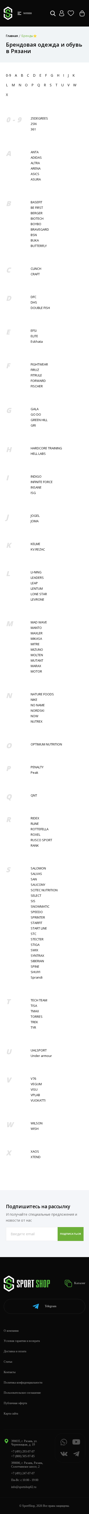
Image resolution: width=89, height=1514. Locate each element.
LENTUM (37, 589)
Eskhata (37, 342)
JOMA (35, 521)
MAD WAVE (39, 622)
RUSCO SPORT (41, 840)
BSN (34, 235)
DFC (33, 297)
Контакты (10, 1372)
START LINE (39, 928)
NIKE (34, 700)
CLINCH (36, 269)
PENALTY (37, 767)
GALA (35, 409)
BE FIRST (37, 208)
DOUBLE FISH (40, 308)
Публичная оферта (15, 1403)
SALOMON (38, 868)
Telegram (50, 1306)
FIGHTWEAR (39, 364)
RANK (35, 845)
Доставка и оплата (15, 1351)
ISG (33, 493)
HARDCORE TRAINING (46, 448)
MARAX (36, 666)
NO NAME (38, 705)
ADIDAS (36, 157)
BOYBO (36, 224)
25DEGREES (39, 118)
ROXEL (35, 835)
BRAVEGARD (40, 229)
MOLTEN (37, 655)
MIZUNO (37, 650)
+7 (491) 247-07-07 (23, 1473)
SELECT (36, 896)
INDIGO (36, 476)
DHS (34, 302)
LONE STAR (39, 594)
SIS (33, 901)
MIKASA (36, 639)
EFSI (34, 331)
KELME (35, 544)
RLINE (35, 824)
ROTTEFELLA (39, 829)
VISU (34, 1089)
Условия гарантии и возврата (22, 1341)
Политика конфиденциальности (23, 1382)
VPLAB (35, 1095)
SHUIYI (35, 972)
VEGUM (36, 1084)
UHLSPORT (39, 1050)
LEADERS (37, 578)
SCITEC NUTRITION (44, 890)
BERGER (37, 213)
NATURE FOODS (42, 694)
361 (33, 129)
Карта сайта (11, 1413)
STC (33, 934)
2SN (34, 124)
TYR (33, 1027)
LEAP (34, 583)
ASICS (35, 174)
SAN (34, 879)
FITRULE (36, 375)
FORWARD (38, 381)
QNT (34, 795)
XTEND (36, 1157)
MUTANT (37, 660)
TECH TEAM (39, 1000)
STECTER (37, 939)
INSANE (36, 487)
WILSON (37, 1123)
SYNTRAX (37, 956)
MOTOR (36, 671)
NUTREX (37, 721)
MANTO (36, 628)
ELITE (34, 336)
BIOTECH (37, 218)
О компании (11, 1330)
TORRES (37, 1017)
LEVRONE (37, 599)
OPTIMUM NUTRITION (46, 744)
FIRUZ (35, 370)
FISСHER (37, 386)
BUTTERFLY (39, 246)
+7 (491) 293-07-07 (23, 1451)
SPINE (35, 966)
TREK (34, 1022)
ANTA (35, 152)
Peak (34, 773)
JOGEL (35, 516)
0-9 (8, 75)
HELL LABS (38, 454)
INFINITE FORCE (42, 482)
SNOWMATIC (40, 906)
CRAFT (35, 274)
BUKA (35, 240)
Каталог (79, 1283)
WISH (35, 1129)
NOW (34, 716)
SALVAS (36, 874)
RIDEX (35, 818)
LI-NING (36, 572)
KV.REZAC (38, 549)
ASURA (36, 179)
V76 (33, 1079)
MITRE (35, 644)
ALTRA (35, 163)
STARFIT (36, 923)
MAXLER (37, 633)
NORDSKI (37, 711)
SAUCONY (38, 885)
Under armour (41, 1056)
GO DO (36, 414)
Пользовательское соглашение (22, 1392)
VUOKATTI (38, 1100)
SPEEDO (37, 912)
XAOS (35, 1151)
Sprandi (37, 977)
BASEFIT (36, 202)
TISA (34, 1006)
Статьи (8, 1361)
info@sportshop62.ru (23, 1487)
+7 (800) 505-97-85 (23, 1456)
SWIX (34, 950)
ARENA (36, 168)
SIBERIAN (37, 961)
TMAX (35, 1011)
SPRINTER (38, 917)
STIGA (35, 945)
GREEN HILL (39, 420)
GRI (33, 425)
